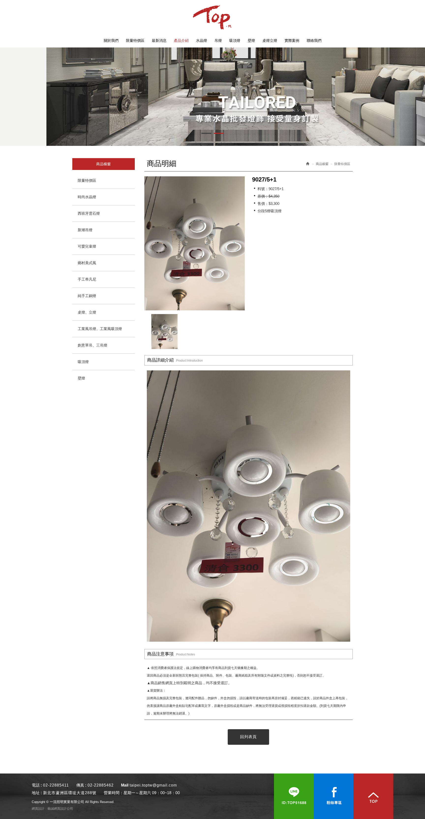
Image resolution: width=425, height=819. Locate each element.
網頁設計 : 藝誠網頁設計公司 (52, 808)
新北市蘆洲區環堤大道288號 (69, 793)
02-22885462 (101, 785)
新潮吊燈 (85, 230)
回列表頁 (248, 737)
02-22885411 (56, 785)
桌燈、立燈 (87, 312)
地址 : (37, 793)
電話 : (37, 785)
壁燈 (81, 378)
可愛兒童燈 (87, 246)
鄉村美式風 (87, 263)
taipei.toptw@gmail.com (153, 785)
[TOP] (373, 796)
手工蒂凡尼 (87, 279)
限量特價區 (87, 180)
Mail (124, 785)
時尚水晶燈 (87, 197)
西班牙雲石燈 (89, 213)
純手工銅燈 (87, 296)
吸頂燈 (83, 362)
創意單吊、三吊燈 (92, 345)
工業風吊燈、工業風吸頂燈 (100, 329)
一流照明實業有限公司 (212, 17)
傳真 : (81, 785)
